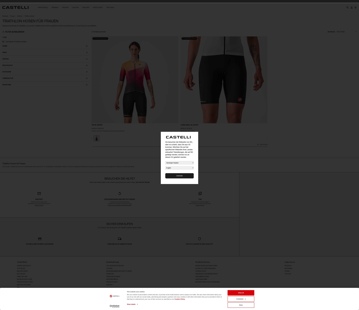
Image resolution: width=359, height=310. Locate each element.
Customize (239, 299)
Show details (131, 304)
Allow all (241, 293)
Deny (241, 305)
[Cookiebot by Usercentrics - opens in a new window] (114, 306)
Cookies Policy (180, 299)
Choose (179, 176)
